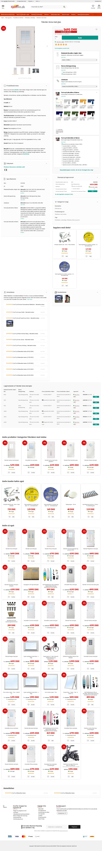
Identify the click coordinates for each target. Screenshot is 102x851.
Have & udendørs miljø (23, 14)
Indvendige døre (55, 14)
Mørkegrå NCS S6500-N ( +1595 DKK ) (70, 149)
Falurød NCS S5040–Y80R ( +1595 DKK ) (71, 161)
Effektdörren (58, 208)
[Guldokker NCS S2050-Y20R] (83, 101)
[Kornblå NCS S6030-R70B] (59, 113)
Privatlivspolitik (42, 817)
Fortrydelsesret (42, 810)
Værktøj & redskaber (36, 14)
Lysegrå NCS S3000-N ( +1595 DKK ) (70, 148)
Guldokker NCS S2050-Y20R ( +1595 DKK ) (71, 151)
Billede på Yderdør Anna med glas (24, 78)
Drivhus (46, 14)
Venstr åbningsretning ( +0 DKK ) (70, 72)
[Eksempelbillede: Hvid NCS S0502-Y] (61, 102)
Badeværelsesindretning (7, 14)
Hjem (2, 17)
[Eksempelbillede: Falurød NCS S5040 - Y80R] (84, 114)
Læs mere (29, 299)
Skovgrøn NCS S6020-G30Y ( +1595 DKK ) (71, 159)
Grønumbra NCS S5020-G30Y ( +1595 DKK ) (72, 157)
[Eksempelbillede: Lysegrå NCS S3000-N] (69, 102)
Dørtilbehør (26, 154)
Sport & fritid (65, 14)
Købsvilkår (41, 809)
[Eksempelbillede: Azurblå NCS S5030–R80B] (92, 102)
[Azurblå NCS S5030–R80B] (91, 101)
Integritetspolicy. (63, 830)
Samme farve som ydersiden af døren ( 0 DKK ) (72, 144)
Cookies (40, 815)
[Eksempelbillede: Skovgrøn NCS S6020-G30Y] (76, 114)
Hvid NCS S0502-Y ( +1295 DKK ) (69, 146)
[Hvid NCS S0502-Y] (59, 101)
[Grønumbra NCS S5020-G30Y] (67, 113)
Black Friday (41, 819)
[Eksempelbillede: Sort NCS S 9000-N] (92, 114)
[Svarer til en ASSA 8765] (72, 186)
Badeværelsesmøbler (83, 14)
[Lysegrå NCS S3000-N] (67, 101)
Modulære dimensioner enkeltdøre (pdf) (14, 167)
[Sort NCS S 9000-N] (91, 113)
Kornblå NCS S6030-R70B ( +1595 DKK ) (71, 155)
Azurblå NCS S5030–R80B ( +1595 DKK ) (71, 153)
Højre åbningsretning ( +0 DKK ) (69, 74)
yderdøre (16, 89)
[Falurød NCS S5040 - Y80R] (83, 113)
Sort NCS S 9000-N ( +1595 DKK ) (69, 162)
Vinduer (73, 14)
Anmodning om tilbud (43, 812)
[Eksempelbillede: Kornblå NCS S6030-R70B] (61, 114)
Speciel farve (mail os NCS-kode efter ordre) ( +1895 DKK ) (75, 164)
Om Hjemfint (41, 814)
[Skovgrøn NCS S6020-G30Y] (75, 113)
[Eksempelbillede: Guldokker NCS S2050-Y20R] (84, 102)
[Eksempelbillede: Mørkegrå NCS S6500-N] (76, 102)
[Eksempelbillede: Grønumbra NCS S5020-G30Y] (69, 114)
